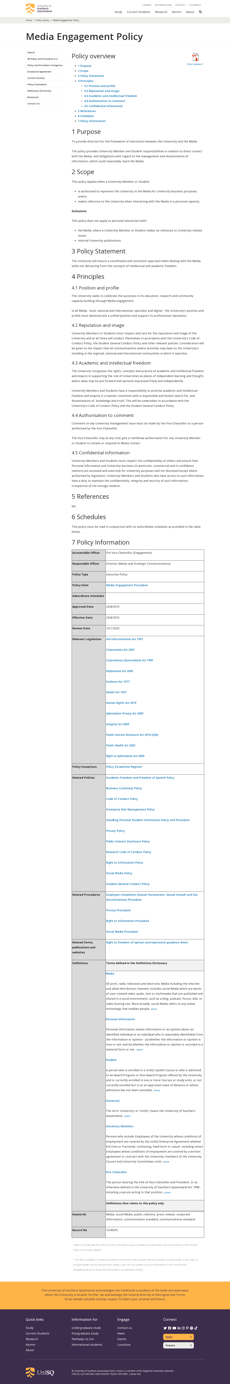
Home (29, 20)
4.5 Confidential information (103, 106)
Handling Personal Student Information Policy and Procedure (148, 820)
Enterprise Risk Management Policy (130, 809)
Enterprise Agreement (39, 71)
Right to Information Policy (124, 862)
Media (110, 973)
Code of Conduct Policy (122, 799)
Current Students (138, 12)
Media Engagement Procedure (127, 585)
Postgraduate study (85, 1333)
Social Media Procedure (122, 931)
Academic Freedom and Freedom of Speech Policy (140, 777)
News (121, 1333)
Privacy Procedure (118, 910)
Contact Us (33, 103)
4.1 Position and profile (99, 86)
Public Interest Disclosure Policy (128, 841)
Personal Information (120, 1019)
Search (31, 52)
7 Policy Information (92, 121)
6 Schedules (86, 116)
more (154, 1008)
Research (161, 12)
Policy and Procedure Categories (45, 65)
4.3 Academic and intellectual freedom (110, 96)
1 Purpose (84, 66)
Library (147, 4)
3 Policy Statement (91, 76)
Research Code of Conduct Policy (128, 852)
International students (87, 1344)
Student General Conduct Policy (128, 884)
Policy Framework (36, 84)
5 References (87, 111)
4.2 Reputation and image (101, 91)
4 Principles (85, 81)
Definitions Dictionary (39, 90)
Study (118, 12)
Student (111, 1060)
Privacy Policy (115, 831)
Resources (32, 97)
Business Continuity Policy (124, 788)
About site (135, 1373)
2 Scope (83, 71)
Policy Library (42, 20)
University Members (119, 1126)
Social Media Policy (119, 873)
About (190, 12)
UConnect (195, 4)
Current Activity (36, 78)
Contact (180, 4)
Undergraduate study (86, 1328)
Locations (123, 1344)
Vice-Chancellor (116, 1172)
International (163, 4)
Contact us (124, 1328)
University (113, 1101)
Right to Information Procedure (127, 921)
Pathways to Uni (83, 1339)
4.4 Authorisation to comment (104, 101)
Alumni (176, 12)
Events (121, 1339)
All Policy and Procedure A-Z (42, 58)
